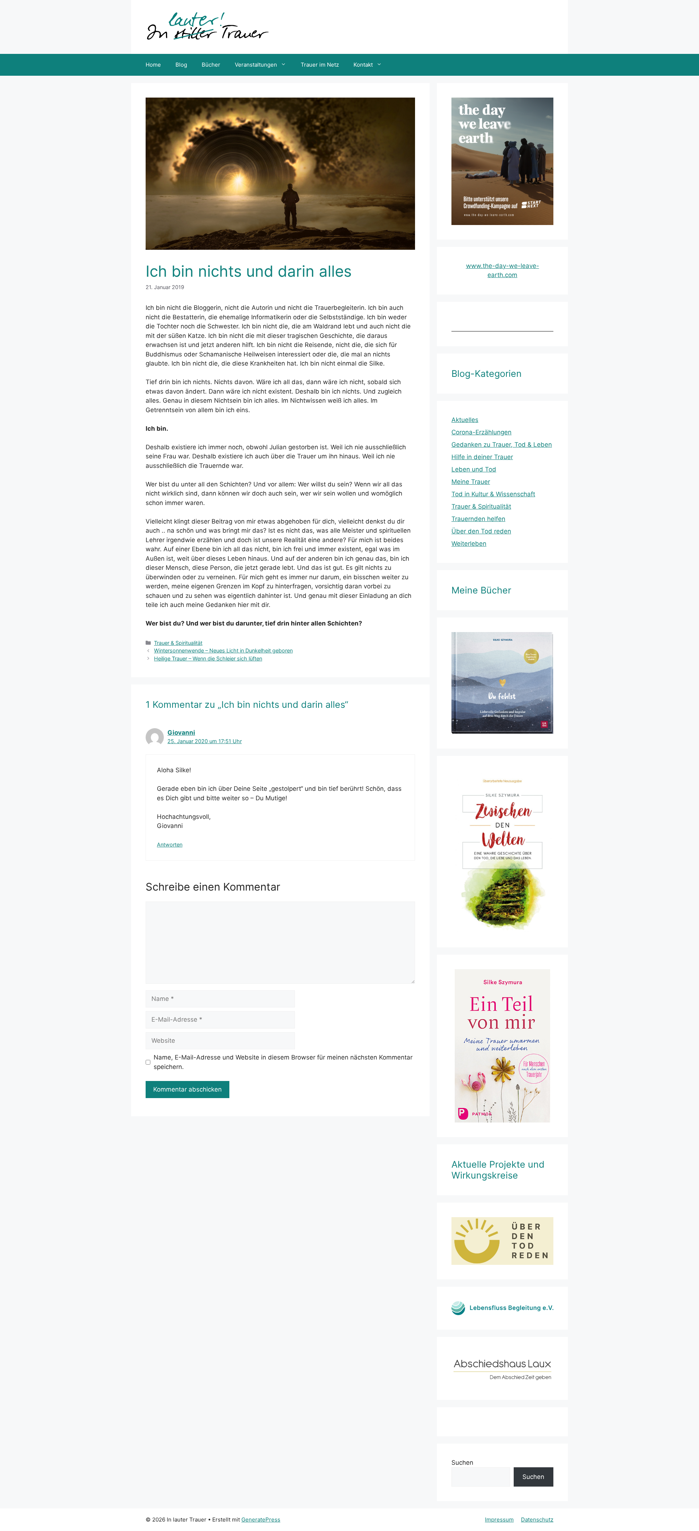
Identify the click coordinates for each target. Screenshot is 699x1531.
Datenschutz (537, 1519)
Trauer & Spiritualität (178, 643)
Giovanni (181, 732)
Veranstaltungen (256, 64)
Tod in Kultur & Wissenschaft (493, 494)
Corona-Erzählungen (481, 432)
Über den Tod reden (481, 531)
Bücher (211, 64)
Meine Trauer (470, 481)
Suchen (462, 1462)
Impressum (499, 1519)
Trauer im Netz (320, 64)
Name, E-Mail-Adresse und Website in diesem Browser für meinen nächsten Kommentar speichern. (283, 1062)
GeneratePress (260, 1519)
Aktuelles (464, 419)
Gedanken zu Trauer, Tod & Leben (501, 444)
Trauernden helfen (478, 518)
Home (153, 64)
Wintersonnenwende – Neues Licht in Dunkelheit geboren (223, 650)
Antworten (169, 844)
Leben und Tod (473, 469)
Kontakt (363, 64)
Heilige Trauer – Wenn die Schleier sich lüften (208, 658)
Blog (181, 64)
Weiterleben (468, 543)
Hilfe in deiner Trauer (482, 457)
